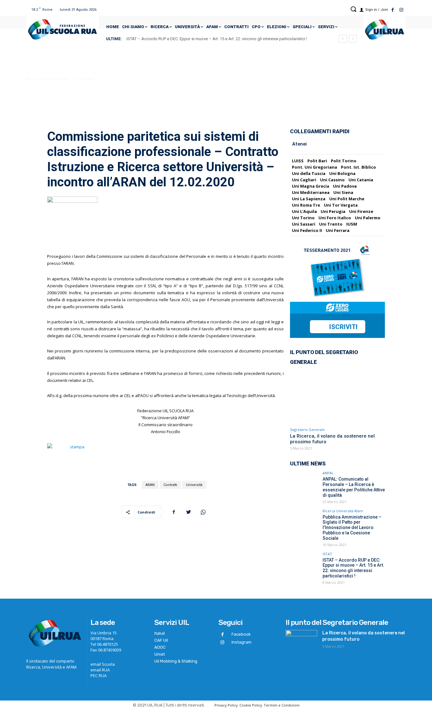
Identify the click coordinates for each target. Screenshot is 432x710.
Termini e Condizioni (281, 705)
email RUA (100, 670)
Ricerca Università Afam (47, 79)
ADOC (160, 647)
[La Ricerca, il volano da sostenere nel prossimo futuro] (337, 397)
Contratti (170, 485)
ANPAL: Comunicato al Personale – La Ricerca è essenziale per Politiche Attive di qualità (354, 486)
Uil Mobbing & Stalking (175, 661)
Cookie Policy (250, 705)
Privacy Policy (226, 705)
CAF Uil (161, 640)
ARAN (150, 485)
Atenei (299, 144)
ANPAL (328, 473)
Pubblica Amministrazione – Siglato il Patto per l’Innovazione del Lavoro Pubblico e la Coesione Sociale (352, 527)
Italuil (159, 633)
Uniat (159, 654)
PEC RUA (98, 675)
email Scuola (102, 664)
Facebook (241, 634)
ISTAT (327, 554)
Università (85, 79)
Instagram (241, 642)
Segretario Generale (307, 429)
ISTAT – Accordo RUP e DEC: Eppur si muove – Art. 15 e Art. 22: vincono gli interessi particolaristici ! (217, 38)
